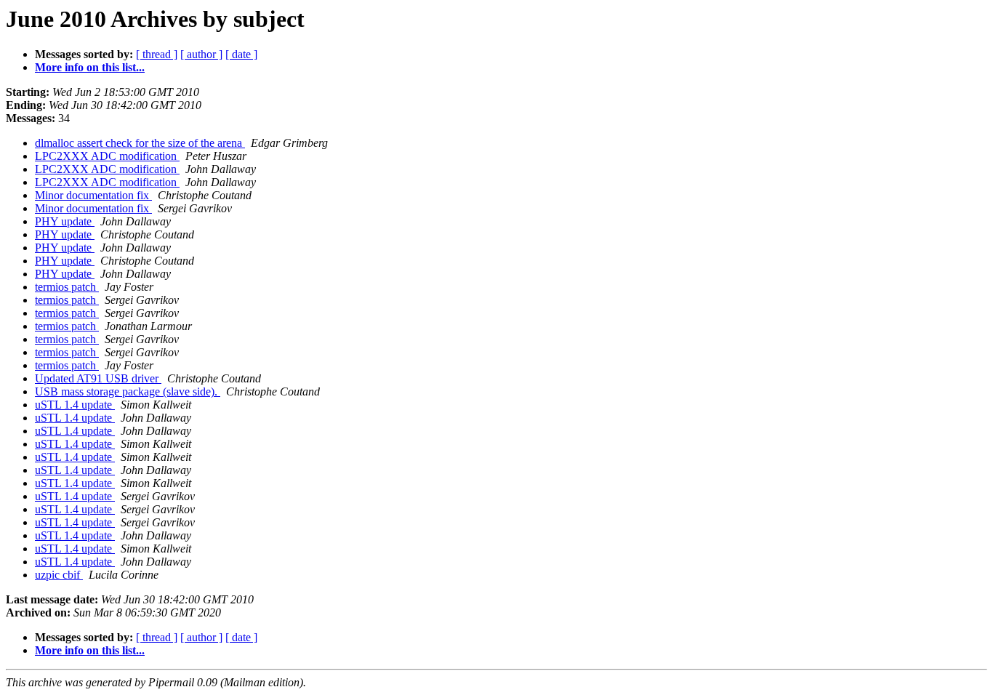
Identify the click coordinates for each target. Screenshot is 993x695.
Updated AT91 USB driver (98, 378)
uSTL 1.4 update (75, 404)
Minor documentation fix (93, 195)
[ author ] (201, 54)
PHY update (65, 221)
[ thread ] (156, 54)
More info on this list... (90, 67)
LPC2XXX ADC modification (107, 156)
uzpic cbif (59, 575)
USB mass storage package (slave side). (127, 391)
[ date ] (241, 54)
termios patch (67, 287)
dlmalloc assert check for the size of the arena (140, 143)
